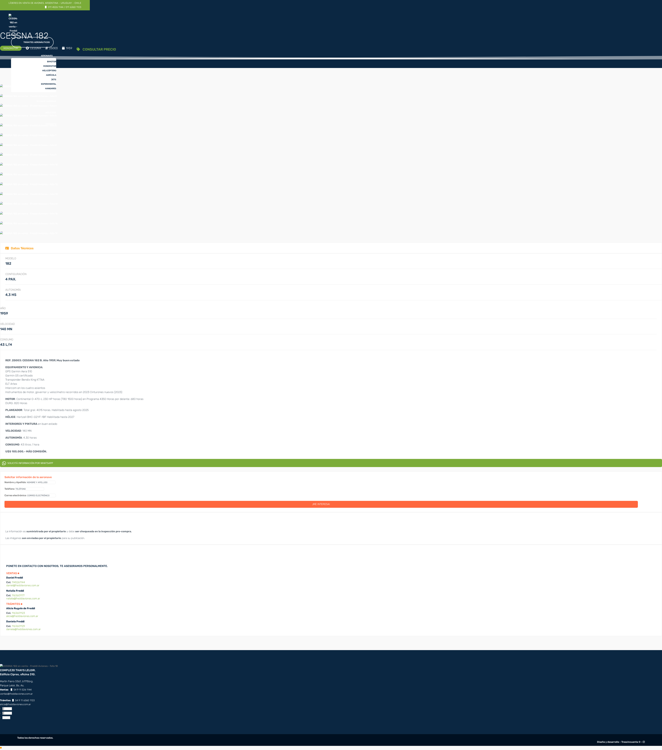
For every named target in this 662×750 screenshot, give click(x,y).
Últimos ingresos (46, 101)
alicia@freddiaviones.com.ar (22, 616)
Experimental (48, 84)
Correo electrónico (15, 495)
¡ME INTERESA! (321, 504)
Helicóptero (49, 70)
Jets (53, 79)
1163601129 (18, 626)
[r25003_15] (29, 233)
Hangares (50, 88)
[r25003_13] (29, 213)
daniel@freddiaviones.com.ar (22, 585)
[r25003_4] (28, 154)
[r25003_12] (28, 174)
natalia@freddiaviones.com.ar (23, 598)
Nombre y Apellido (15, 482)
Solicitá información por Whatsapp (29, 463)
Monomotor (49, 66)
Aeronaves (47, 56)
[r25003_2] (29, 164)
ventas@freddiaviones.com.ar (16, 693)
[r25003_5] (28, 145)
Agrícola (51, 75)
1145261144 (18, 582)
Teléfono (9, 488)
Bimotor (51, 61)
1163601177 (18, 595)
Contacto (51, 124)
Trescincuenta (629, 742)
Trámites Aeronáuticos (36, 42)
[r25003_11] (29, 194)
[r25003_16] (29, 223)
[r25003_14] (29, 203)
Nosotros (50, 112)
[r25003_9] (29, 184)
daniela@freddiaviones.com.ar (23, 629)
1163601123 (18, 613)
